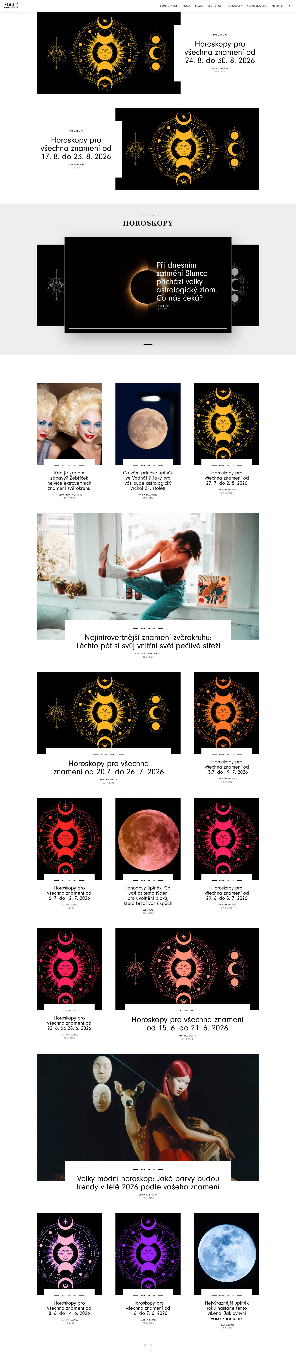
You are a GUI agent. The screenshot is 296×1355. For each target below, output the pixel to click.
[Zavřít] (292, 1351)
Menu (275, 6)
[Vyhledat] (289, 6)
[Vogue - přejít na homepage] (11, 6)
